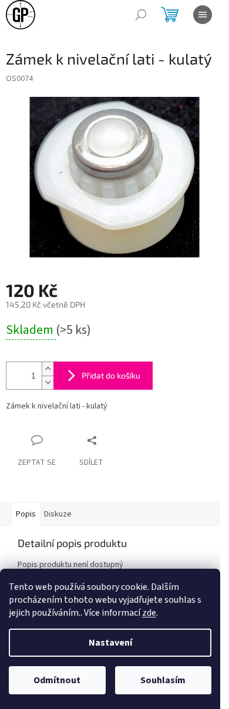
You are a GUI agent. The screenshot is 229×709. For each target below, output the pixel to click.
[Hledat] (141, 14)
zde (149, 612)
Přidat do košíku (111, 375)
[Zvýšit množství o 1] (47, 369)
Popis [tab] (26, 514)
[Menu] (202, 14)
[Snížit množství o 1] (47, 382)
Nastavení (110, 642)
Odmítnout (56, 680)
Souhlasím (163, 680)
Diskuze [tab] (58, 514)
